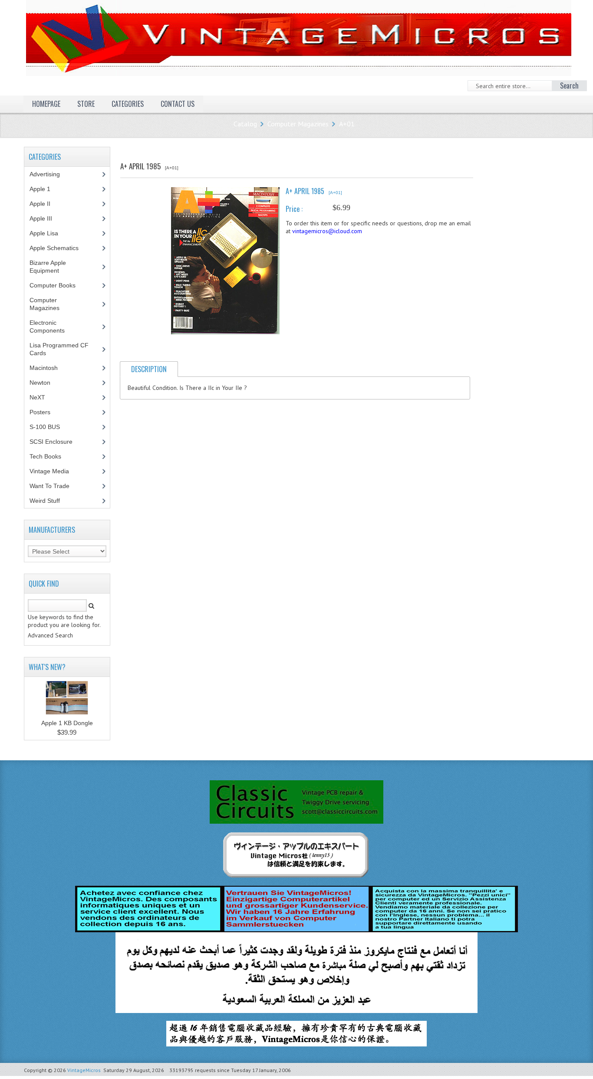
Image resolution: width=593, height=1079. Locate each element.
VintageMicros (84, 1070)
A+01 (347, 123)
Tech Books (52, 456)
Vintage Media (54, 471)
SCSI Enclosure (56, 441)
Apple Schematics (59, 247)
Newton (40, 382)
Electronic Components (52, 326)
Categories (128, 104)
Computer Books (59, 285)
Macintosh (48, 367)
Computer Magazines (298, 123)
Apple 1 (45, 188)
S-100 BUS (49, 426)
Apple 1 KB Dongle (67, 722)
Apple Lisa (50, 233)
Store (86, 104)
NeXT (37, 397)
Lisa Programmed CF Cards (59, 349)
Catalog (245, 123)
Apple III (46, 218)
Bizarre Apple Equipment (49, 266)
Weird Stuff (49, 500)
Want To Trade (49, 485)
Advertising (49, 174)
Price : (294, 209)
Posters (45, 412)
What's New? (47, 667)
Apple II (45, 203)
